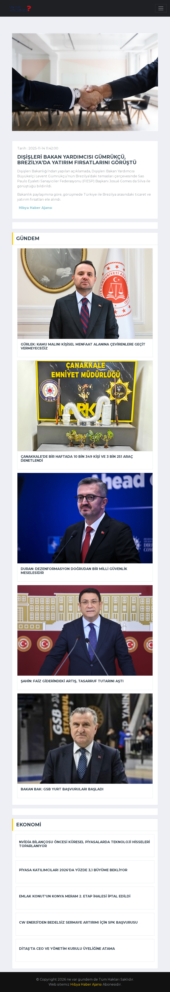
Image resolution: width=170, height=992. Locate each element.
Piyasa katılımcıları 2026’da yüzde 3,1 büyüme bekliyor (73, 870)
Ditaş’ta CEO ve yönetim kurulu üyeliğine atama (67, 949)
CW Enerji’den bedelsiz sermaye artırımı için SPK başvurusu (78, 922)
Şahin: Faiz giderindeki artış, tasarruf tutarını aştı (72, 681)
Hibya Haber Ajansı (86, 984)
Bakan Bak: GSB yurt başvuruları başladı (62, 789)
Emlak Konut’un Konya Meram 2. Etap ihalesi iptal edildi (74, 896)
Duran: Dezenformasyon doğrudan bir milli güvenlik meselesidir (74, 571)
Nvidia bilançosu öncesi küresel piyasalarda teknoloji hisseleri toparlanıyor (84, 844)
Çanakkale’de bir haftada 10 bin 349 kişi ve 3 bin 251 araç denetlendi (77, 459)
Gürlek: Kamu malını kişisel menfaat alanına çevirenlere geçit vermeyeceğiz (83, 346)
